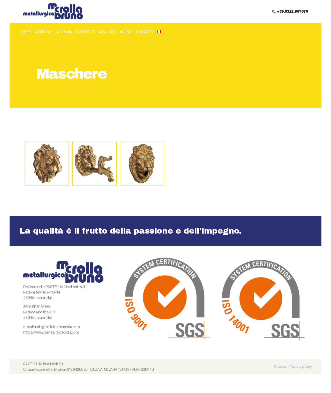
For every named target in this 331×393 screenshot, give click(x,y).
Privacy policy (300, 366)
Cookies (280, 366)
